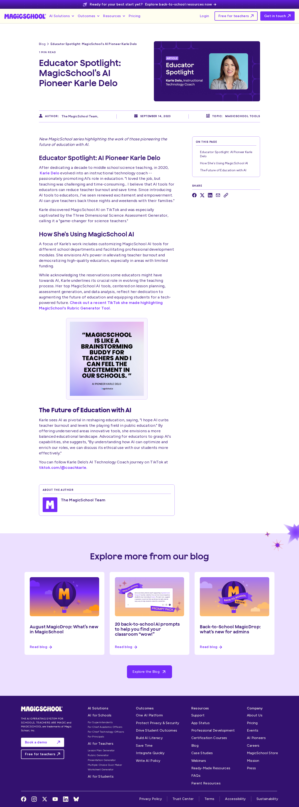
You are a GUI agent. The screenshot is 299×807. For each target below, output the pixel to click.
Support (197, 715)
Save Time (144, 745)
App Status (200, 723)
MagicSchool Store (262, 753)
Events (253, 730)
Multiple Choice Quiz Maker (105, 764)
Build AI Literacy (149, 738)
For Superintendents (100, 722)
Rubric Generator (98, 755)
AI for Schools (99, 715)
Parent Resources (206, 783)
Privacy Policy (150, 799)
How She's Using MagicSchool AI (224, 163)
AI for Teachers (100, 743)
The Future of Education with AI (223, 170)
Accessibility (235, 799)
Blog (42, 44)
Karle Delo (49, 173)
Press (251, 768)
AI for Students (101, 776)
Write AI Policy (148, 761)
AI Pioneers (256, 738)
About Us (255, 715)
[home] (25, 16)
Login (204, 16)
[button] (62, 16)
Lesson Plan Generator (101, 750)
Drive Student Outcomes (156, 730)
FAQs (196, 775)
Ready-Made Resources (210, 768)
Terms (209, 799)
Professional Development (213, 730)
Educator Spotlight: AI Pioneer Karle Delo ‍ (226, 154)
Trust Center (183, 799)
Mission (253, 761)
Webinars (198, 761)
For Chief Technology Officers (106, 731)
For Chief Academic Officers (105, 726)
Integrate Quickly (150, 753)
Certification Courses (209, 738)
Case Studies (202, 753)
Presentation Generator (102, 760)
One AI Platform (149, 715)
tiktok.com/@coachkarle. (63, 467)
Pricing (134, 16)
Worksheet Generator (100, 769)
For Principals (96, 736)
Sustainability (267, 799)
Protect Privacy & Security (157, 723)
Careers (253, 745)
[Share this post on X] (202, 195)
